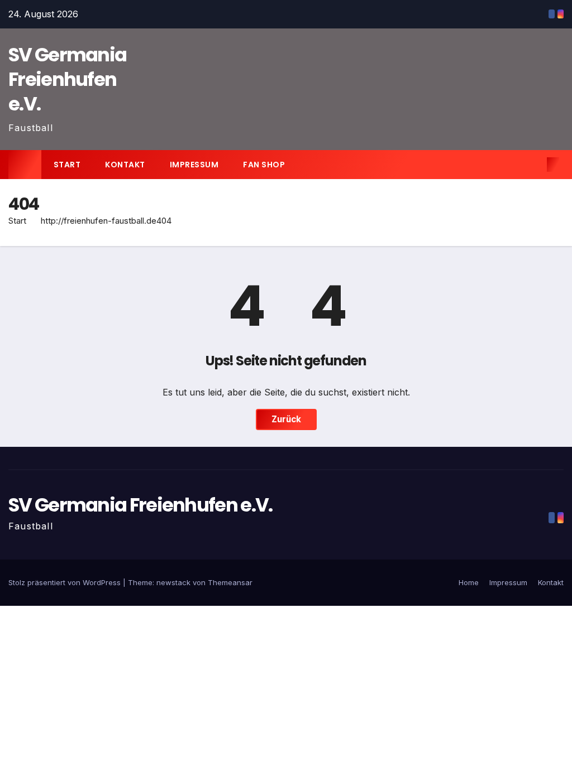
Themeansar (230, 582)
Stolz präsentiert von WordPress (65, 582)
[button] (535, 164)
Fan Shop (264, 164)
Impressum (194, 164)
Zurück (286, 419)
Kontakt (125, 164)
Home (469, 582)
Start (67, 164)
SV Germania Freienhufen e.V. (67, 79)
